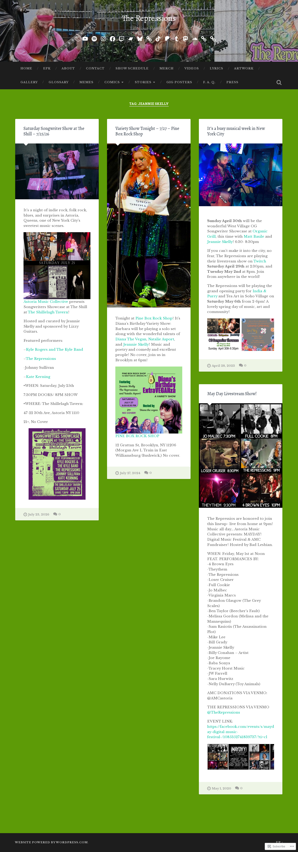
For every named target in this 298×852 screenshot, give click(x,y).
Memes (86, 82)
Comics (112, 82)
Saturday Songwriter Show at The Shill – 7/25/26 (54, 131)
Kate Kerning (38, 376)
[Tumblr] (176, 38)
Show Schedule (132, 68)
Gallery (29, 82)
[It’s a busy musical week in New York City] (240, 174)
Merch (167, 68)
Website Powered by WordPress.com (51, 842)
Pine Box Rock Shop (154, 318)
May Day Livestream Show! (232, 393)
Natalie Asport (161, 339)
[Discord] (203, 38)
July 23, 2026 (38, 514)
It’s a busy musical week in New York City (236, 131)
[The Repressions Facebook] (112, 38)
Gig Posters (179, 82)
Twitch (259, 261)
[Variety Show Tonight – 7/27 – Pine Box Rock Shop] (149, 225)
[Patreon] (167, 38)
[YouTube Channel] (85, 38)
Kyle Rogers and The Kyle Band (54, 349)
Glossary (59, 82)
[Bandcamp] (131, 38)
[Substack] (213, 38)
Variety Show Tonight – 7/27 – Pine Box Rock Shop (147, 131)
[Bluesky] (140, 38)
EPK (47, 68)
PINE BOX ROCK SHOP (137, 436)
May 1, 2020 (221, 788)
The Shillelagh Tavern (48, 312)
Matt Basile (254, 236)
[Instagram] (103, 38)
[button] (217, 757)
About (68, 68)
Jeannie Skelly (136, 344)
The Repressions (149, 18)
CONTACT (95, 68)
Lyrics (216, 68)
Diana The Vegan (130, 339)
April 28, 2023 (223, 366)
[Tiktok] (158, 38)
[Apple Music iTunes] (149, 38)
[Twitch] (121, 38)
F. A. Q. (209, 82)
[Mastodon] (185, 38)
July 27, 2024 (130, 473)
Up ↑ (279, 842)
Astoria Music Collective (46, 301)
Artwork (244, 68)
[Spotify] (94, 38)
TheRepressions (223, 712)
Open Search (279, 82)
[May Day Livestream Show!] (240, 455)
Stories (143, 82)
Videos (191, 68)
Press (232, 82)
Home (26, 68)
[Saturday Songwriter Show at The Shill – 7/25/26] (57, 171)
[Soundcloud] (194, 38)
